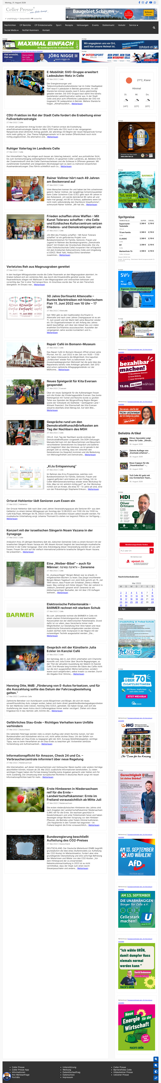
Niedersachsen (25, 763)
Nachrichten (10, 25)
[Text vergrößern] (155, 1059)
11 (131, 596)
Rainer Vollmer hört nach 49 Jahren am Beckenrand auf (73, 179)
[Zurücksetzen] (155, 1077)
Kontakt (46, 30)
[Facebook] (139, 2)
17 (126, 599)
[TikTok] (147, 2)
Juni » (150, 609)
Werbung (67, 1069)
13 (142, 596)
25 (131, 602)
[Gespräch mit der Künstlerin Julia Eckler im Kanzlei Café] (25, 670)
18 (131, 599)
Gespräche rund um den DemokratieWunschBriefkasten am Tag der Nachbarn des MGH (72, 425)
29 (152, 602)
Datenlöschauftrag (71, 1072)
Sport (58, 25)
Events (95, 25)
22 (152, 599)
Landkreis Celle (25, 696)
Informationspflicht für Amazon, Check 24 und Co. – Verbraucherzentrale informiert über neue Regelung (45, 757)
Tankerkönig (126, 259)
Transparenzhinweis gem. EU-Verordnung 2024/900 (27, 51)
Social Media (10, 30)
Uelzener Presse (121, 1074)
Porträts (16, 1077)
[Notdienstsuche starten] (152, 550)
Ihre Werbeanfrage (20, 1074)
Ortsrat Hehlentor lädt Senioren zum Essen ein (41, 501)
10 (126, 596)
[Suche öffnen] (154, 27)
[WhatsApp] (155, 2)
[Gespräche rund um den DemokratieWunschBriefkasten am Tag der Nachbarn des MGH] (25, 444)
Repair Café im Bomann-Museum (71, 344)
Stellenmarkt (108, 25)
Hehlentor (23, 504)
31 (126, 605)
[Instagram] (143, 2)
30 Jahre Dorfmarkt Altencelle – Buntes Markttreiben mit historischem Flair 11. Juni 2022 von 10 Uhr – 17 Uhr (75, 301)
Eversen (62, 388)
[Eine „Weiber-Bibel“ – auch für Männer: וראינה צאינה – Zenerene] (25, 586)
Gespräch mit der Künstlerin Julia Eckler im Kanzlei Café (71, 649)
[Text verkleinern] (155, 1065)
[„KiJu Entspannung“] (25, 489)
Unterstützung (69, 1067)
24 (126, 602)
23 (121, 602)
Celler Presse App (20, 1069)
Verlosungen (82, 25)
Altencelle (63, 311)
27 (142, 602)
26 (136, 602)
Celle (61, 79)
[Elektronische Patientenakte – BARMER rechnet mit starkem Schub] (25, 626)
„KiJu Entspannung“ (61, 466)
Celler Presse (18, 1067)
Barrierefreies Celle (122, 1069)
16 (121, 599)
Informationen (18, 1072)
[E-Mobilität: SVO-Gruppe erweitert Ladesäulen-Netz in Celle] (25, 94)
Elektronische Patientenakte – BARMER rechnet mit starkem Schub (73, 606)
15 (152, 596)
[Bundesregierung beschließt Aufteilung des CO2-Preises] (25, 859)
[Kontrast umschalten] (155, 1071)
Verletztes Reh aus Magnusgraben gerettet (38, 266)
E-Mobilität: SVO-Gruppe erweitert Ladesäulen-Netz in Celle (72, 74)
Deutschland (24, 729)
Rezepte (69, 25)
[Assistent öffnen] (7, 1076)
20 (142, 599)
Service (132, 25)
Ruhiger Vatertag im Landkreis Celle (33, 148)
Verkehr (121, 25)
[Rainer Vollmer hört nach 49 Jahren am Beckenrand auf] (25, 200)
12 (137, 596)
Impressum (68, 1077)
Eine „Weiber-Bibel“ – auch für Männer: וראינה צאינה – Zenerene (70, 565)
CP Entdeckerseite (43, 25)
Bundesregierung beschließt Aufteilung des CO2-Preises (68, 838)
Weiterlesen (77, 103)
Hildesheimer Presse (123, 1072)
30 (121, 605)
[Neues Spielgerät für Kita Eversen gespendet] (25, 403)
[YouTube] (150, 2)
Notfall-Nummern (30, 30)
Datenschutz (69, 1074)
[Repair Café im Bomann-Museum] (25, 366)
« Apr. (123, 609)
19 (137, 599)
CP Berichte (25, 25)
